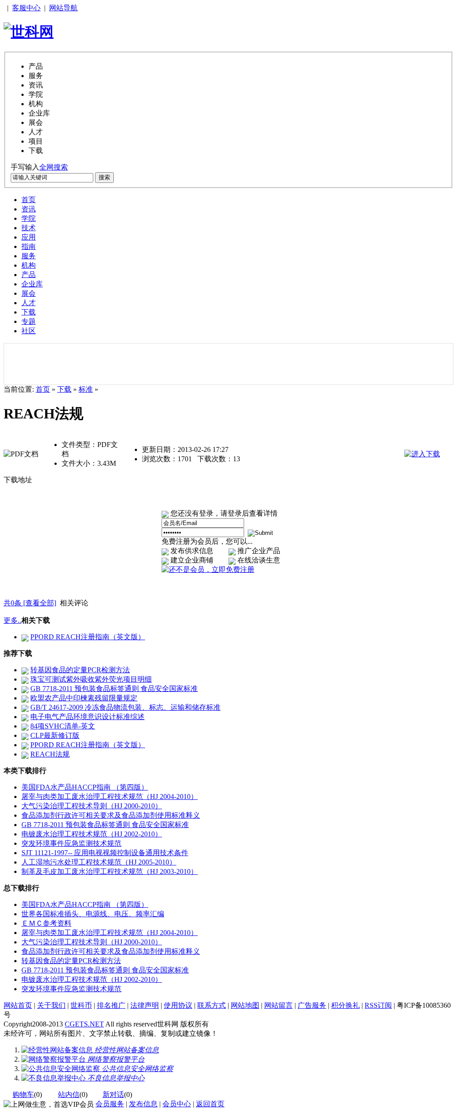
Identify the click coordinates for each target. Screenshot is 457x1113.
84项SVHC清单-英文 (62, 726)
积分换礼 (345, 1005)
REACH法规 (50, 754)
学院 (28, 218)
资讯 (28, 209)
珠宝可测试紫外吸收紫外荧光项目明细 (91, 679)
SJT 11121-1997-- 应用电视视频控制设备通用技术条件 (104, 852)
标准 (86, 389)
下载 (28, 312)
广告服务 (312, 1005)
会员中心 (176, 1104)
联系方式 (211, 1005)
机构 (28, 265)
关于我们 (51, 1005)
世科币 (81, 1005)
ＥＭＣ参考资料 (46, 923)
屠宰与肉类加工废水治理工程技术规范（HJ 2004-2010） (109, 796)
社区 (28, 331)
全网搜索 (53, 167)
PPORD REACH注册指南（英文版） (87, 637)
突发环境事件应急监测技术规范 (71, 843)
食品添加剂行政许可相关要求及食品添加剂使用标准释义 (110, 815)
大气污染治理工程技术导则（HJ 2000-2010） (91, 806)
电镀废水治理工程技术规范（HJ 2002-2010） (91, 834)
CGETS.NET (84, 1024)
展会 (28, 293)
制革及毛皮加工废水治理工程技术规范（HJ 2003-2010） (109, 871)
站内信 (68, 1094)
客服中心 (26, 8)
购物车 (23, 1094)
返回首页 (210, 1104)
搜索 (104, 177)
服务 (28, 256)
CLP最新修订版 (54, 735)
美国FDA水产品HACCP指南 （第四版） (84, 787)
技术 (28, 228)
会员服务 (110, 1104)
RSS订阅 (378, 1005)
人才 (28, 302)
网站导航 (63, 8)
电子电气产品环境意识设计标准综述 (87, 716)
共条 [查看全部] (30, 603)
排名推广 (111, 1005)
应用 (28, 237)
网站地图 (245, 1005)
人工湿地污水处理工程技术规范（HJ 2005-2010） (98, 862)
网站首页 (18, 1005)
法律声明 (144, 1005)
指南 (28, 246)
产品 (28, 274)
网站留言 (278, 1005)
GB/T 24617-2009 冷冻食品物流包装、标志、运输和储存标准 (125, 707)
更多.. (12, 620)
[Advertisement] (228, 364)
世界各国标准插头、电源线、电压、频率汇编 (92, 914)
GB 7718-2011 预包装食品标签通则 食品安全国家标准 (114, 688)
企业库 (32, 284)
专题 (28, 321)
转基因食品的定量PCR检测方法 (80, 670)
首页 (28, 199)
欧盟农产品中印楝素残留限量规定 (83, 698)
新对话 (113, 1094)
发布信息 (143, 1104)
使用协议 (178, 1005)
